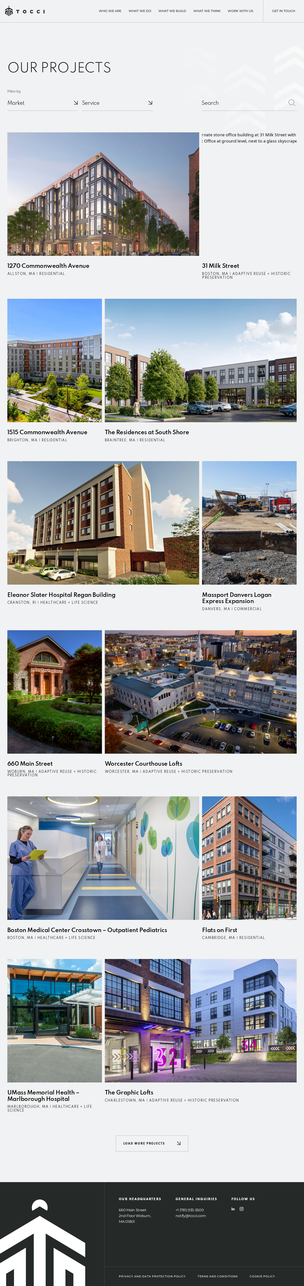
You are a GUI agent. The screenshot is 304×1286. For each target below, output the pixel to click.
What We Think (207, 11)
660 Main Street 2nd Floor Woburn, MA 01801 (135, 1216)
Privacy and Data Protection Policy (152, 1276)
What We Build (172, 11)
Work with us (240, 11)
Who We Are (110, 11)
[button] (152, 1143)
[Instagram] (241, 1209)
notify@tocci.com (191, 1215)
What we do (140, 11)
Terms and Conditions (218, 1276)
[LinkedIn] (233, 1208)
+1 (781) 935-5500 (190, 1210)
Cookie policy (262, 1276)
